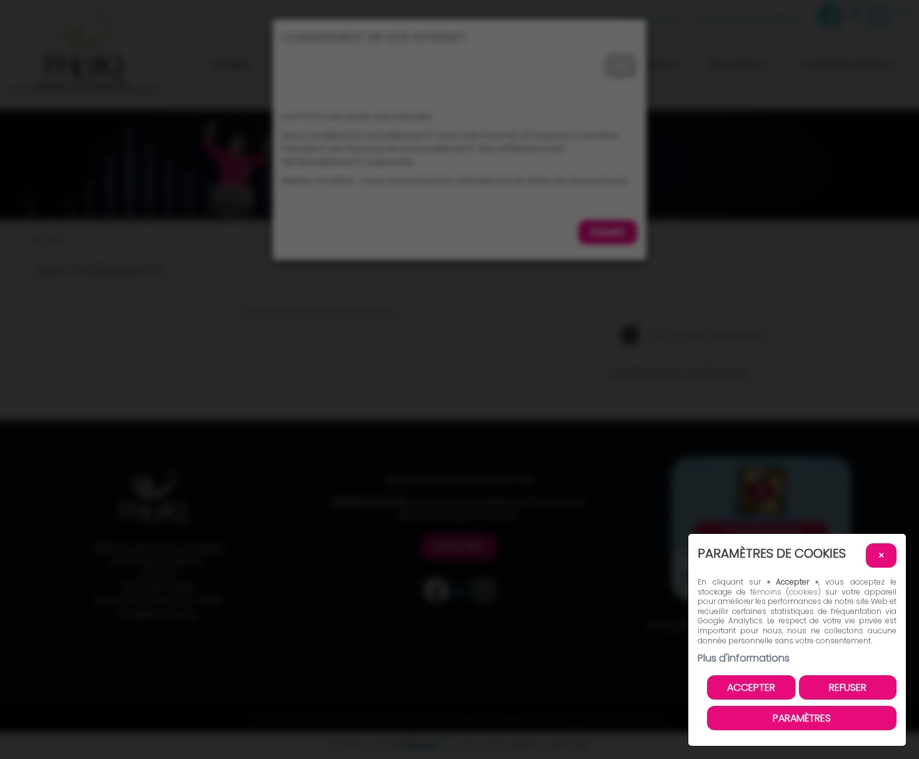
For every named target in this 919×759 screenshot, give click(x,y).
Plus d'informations (744, 658)
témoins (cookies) (785, 591)
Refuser (847, 687)
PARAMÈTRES (802, 718)
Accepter (751, 687)
